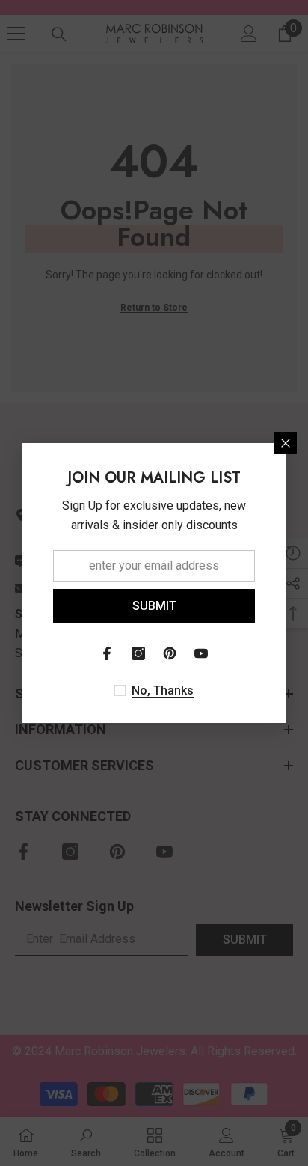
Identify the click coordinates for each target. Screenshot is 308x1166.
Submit (154, 606)
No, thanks (163, 690)
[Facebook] (107, 653)
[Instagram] (138, 653)
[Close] (285, 443)
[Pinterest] (169, 653)
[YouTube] (201, 653)
